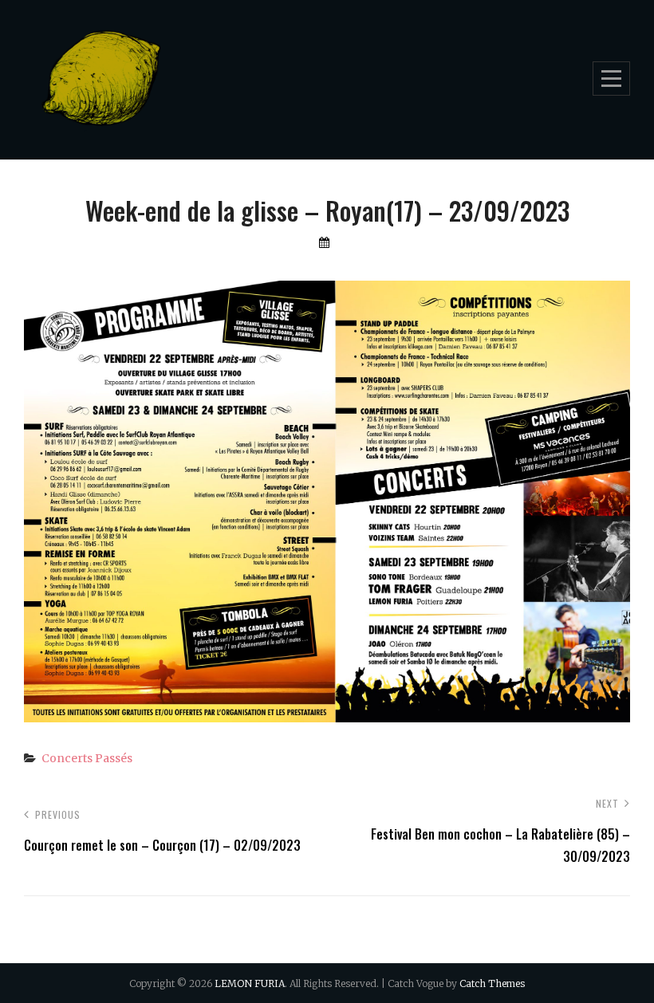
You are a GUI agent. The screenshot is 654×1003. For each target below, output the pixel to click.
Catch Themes (492, 983)
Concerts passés (86, 758)
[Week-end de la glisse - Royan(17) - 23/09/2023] (327, 711)
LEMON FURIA (250, 983)
